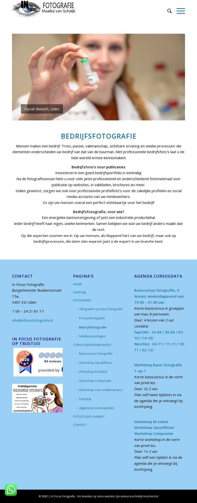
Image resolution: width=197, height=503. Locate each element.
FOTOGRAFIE (82, 300)
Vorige (23, 77)
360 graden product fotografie (101, 309)
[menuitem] (167, 11)
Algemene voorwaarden (96, 408)
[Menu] (178, 11)
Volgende (174, 77)
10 (115, 115)
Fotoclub (85, 399)
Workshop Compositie (95, 381)
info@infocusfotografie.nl (32, 320)
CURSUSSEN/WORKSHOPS (92, 345)
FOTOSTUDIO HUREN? (88, 416)
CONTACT (80, 425)
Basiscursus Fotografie (95, 353)
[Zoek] (167, 11)
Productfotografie (92, 318)
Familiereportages (92, 336)
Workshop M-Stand (93, 371)
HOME (77, 284)
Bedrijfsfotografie (93, 327)
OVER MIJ (79, 292)
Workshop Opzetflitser (95, 362)
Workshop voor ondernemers (101, 390)
